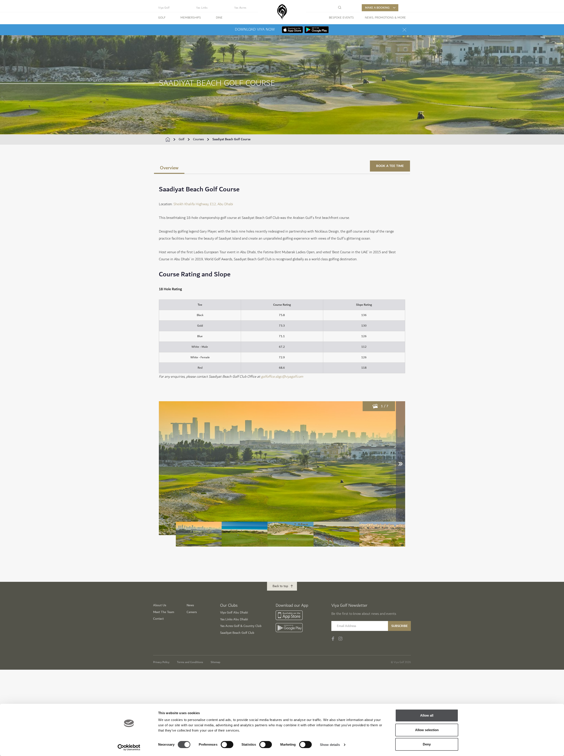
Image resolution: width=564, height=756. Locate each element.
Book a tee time (390, 166)
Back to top (280, 586)
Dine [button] (219, 17)
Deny (427, 744)
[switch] (227, 744)
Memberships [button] (190, 17)
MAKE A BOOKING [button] (377, 7)
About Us (159, 605)
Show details (330, 745)
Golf (181, 139)
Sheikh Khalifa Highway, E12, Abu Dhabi (203, 204)
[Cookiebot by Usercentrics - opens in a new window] (129, 747)
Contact (158, 618)
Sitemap (215, 662)
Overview (169, 168)
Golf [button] (161, 17)
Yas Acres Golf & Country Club (241, 626)
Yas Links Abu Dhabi (234, 619)
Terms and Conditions (190, 662)
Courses (198, 139)
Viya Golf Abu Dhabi (234, 612)
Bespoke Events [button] (341, 17)
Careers (192, 612)
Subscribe (399, 626)
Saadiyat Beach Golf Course (231, 139)
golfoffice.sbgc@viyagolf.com (282, 376)
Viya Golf (163, 7)
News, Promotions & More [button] (385, 17)
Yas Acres (240, 7)
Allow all (426, 715)
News (190, 605)
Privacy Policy (161, 662)
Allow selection (427, 730)
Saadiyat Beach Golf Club (237, 633)
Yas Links (202, 7)
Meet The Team (163, 612)
